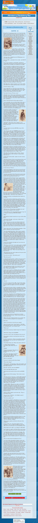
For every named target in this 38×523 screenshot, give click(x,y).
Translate (22, 521)
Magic (19, 512)
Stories (12, 12)
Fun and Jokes (20, 23)
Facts (17, 512)
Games (15, 23)
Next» (17, 493)
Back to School (30, 34)
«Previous (13, 493)
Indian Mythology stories (30, 49)
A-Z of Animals (7, 514)
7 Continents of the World (30, 36)
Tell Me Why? (28, 512)
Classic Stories (30, 43)
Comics (8, 509)
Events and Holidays (9, 23)
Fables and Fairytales (19, 21)
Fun (20, 509)
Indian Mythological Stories (9, 515)
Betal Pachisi (30, 45)
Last (20, 493)
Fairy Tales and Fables (30, 41)
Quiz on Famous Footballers (30, 53)
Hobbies (25, 23)
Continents (12, 514)
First (9, 493)
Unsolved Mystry (30, 23)
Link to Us (19, 12)
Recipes (11, 509)
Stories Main (8, 497)
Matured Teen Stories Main (18, 497)
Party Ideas (24, 509)
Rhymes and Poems (7, 510)
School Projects (27, 21)
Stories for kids (11, 21)
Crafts (15, 509)
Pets (18, 509)
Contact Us (26, 12)
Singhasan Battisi (30, 47)
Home (5, 509)
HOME (5, 12)
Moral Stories (30, 39)
